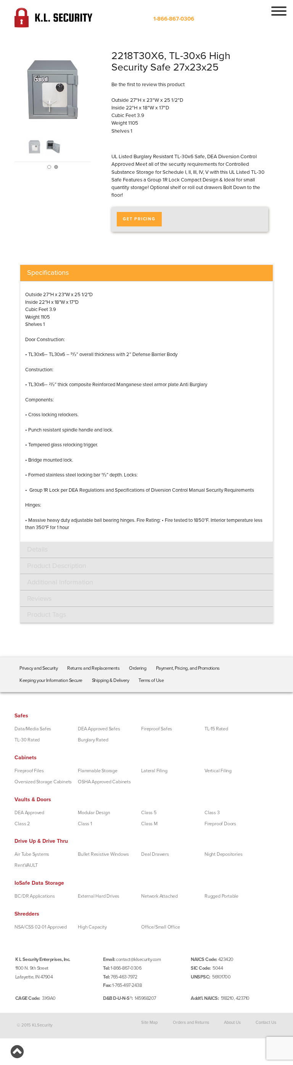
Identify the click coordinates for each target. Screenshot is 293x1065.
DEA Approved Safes (99, 729)
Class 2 (22, 824)
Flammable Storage (98, 771)
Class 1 (85, 824)
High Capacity (92, 927)
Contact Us (266, 1022)
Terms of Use (151, 680)
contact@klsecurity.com (138, 959)
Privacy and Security (38, 668)
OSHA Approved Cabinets (104, 782)
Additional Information (60, 582)
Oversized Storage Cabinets (43, 782)
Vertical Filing (218, 771)
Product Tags (46, 614)
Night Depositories (223, 854)
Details (37, 549)
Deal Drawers (155, 854)
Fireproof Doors (220, 824)
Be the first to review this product (148, 85)
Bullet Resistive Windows (103, 854)
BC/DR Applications (34, 896)
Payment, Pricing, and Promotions (188, 668)
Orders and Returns (191, 1022)
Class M (149, 824)
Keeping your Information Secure (50, 680)
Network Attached (159, 896)
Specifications (48, 272)
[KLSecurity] (53, 24)
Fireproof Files (28, 771)
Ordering (137, 668)
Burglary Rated (93, 740)
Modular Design (94, 813)
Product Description (56, 565)
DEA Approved (29, 813)
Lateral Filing (154, 771)
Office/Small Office (160, 927)
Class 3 (212, 813)
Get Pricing (139, 219)
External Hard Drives (98, 896)
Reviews (39, 598)
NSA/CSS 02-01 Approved (40, 927)
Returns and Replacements (93, 668)
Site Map (149, 1022)
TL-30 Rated (27, 740)
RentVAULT (25, 865)
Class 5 (148, 813)
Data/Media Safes (32, 729)
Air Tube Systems (31, 854)
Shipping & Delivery (110, 680)
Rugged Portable (221, 896)
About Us (232, 1022)
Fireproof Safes (156, 729)
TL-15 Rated (216, 729)
